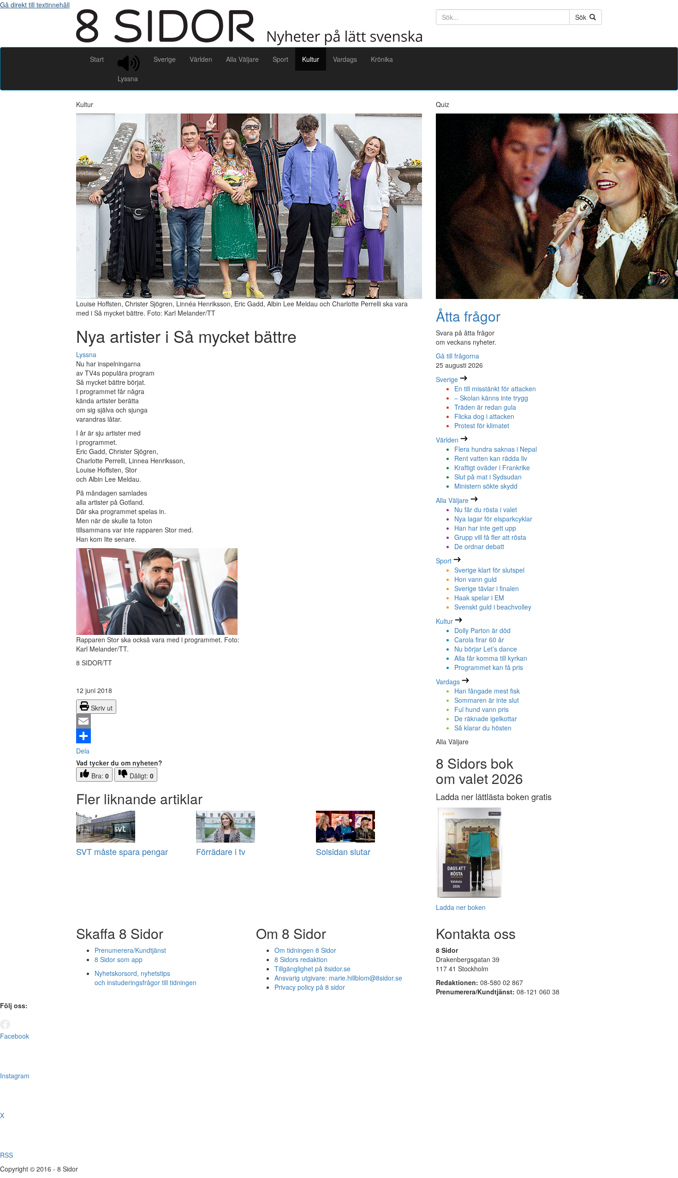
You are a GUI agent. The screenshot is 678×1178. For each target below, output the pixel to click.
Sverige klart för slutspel (489, 569)
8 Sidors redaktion (300, 959)
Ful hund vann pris (481, 709)
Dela (82, 750)
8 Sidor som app (119, 959)
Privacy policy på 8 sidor (309, 987)
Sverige (165, 59)
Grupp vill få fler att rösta (490, 537)
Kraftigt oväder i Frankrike (492, 467)
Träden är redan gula (485, 407)
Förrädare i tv (220, 851)
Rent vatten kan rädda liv (490, 458)
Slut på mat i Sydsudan (488, 476)
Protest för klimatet (481, 425)
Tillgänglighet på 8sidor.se (312, 968)
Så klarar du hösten (482, 727)
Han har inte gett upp (485, 527)
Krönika (382, 59)
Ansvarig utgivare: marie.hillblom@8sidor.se (338, 977)
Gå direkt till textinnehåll (35, 4)
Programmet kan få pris (488, 667)
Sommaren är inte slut (486, 700)
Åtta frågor (468, 316)
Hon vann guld (475, 579)
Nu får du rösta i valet (485, 509)
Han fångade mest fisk (487, 690)
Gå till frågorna (457, 355)
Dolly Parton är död (482, 630)
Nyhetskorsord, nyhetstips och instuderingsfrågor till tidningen (145, 978)
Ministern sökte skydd (485, 485)
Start (97, 59)
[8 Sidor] (249, 42)
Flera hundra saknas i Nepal (495, 449)
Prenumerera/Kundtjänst (130, 950)
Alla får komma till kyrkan (490, 658)
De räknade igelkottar (485, 718)
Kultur (310, 59)
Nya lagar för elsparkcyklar (493, 518)
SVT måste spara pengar (122, 851)
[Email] (249, 721)
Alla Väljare (242, 59)
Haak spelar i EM (479, 597)
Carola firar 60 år (479, 639)
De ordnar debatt (479, 546)
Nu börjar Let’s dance (485, 648)
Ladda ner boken (461, 907)
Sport (280, 59)
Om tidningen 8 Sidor (305, 950)
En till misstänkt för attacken (495, 388)
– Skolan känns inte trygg (491, 397)
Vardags (345, 59)
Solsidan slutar (343, 851)
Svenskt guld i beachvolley (492, 606)
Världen (201, 59)
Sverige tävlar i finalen (486, 588)
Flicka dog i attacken (484, 416)
